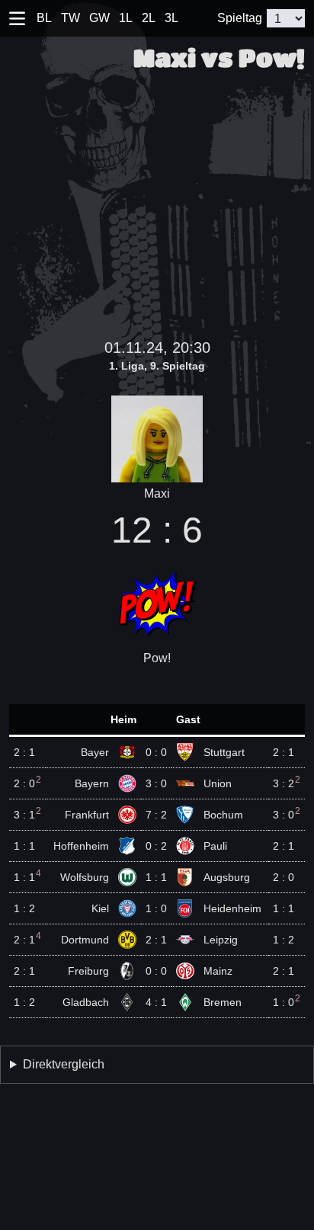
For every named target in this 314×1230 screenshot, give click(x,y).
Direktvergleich (63, 1064)
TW (70, 17)
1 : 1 (156, 877)
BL (44, 17)
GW (99, 17)
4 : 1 (156, 1002)
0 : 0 (156, 752)
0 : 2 (156, 846)
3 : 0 (156, 783)
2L (148, 17)
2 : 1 (156, 940)
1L (126, 17)
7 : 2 (156, 815)
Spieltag (239, 17)
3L (171, 17)
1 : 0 (156, 908)
